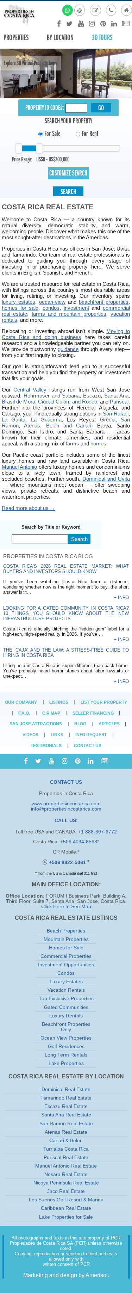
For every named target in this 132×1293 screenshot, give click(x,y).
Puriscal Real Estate (66, 1157)
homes (98, 444)
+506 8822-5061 (68, 862)
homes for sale (20, 308)
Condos (66, 973)
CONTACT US (66, 782)
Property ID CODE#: (44, 107)
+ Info (121, 597)
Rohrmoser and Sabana (52, 396)
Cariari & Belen (66, 1140)
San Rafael (115, 414)
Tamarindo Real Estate (66, 1098)
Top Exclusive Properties (66, 998)
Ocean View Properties (66, 1038)
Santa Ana (116, 396)
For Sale (51, 133)
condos (51, 308)
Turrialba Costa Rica (66, 1149)
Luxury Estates (66, 981)
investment (76, 308)
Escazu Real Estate (66, 1106)
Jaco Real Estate (66, 1191)
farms (72, 444)
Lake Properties (66, 1063)
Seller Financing (93, 713)
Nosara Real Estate (66, 1174)
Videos (30, 734)
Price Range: (22, 159)
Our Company (21, 702)
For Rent (89, 133)
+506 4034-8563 (78, 841)
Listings (58, 702)
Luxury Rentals (66, 1015)
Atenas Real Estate (66, 1132)
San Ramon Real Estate (66, 1123)
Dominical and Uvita (106, 479)
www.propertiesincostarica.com (66, 803)
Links (57, 734)
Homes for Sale (66, 947)
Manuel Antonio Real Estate (66, 1166)
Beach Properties (66, 931)
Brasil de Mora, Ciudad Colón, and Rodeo (49, 402)
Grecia (107, 420)
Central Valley (29, 390)
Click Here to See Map (66, 906)
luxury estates (18, 302)
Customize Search (68, 173)
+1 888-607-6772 (97, 832)
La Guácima (46, 420)
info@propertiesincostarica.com (66, 809)
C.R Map (51, 713)
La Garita (13, 420)
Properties (16, 37)
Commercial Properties (66, 956)
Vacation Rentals (66, 990)
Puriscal (119, 402)
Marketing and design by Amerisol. (66, 1275)
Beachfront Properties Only (66, 1027)
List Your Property (104, 702)
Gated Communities (66, 1007)
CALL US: (66, 820)
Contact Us (87, 745)
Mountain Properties (66, 939)
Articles (109, 723)
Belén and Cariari (69, 426)
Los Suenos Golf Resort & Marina (66, 1199)
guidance (68, 349)
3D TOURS (102, 37)
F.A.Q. (24, 713)
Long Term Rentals (66, 1055)
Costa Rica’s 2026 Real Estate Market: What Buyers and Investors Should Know (66, 569)
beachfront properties (103, 302)
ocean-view (52, 302)
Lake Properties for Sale (66, 1217)
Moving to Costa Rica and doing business (66, 334)
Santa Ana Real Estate (66, 1114)
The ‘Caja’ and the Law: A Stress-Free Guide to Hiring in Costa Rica (66, 652)
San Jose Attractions (36, 723)
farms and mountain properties (69, 314)
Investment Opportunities (66, 964)
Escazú (92, 396)
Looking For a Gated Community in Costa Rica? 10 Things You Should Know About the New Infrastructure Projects (66, 613)
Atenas (32, 426)
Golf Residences (66, 1046)
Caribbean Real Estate (66, 1208)
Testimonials (46, 745)
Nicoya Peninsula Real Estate (66, 1183)
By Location (60, 37)
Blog (80, 723)
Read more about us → (28, 508)
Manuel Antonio (19, 467)
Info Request (91, 734)
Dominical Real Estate (66, 1089)
